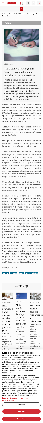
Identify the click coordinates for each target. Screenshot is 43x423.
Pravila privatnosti (10, 398)
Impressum (24, 398)
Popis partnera (8, 400)
